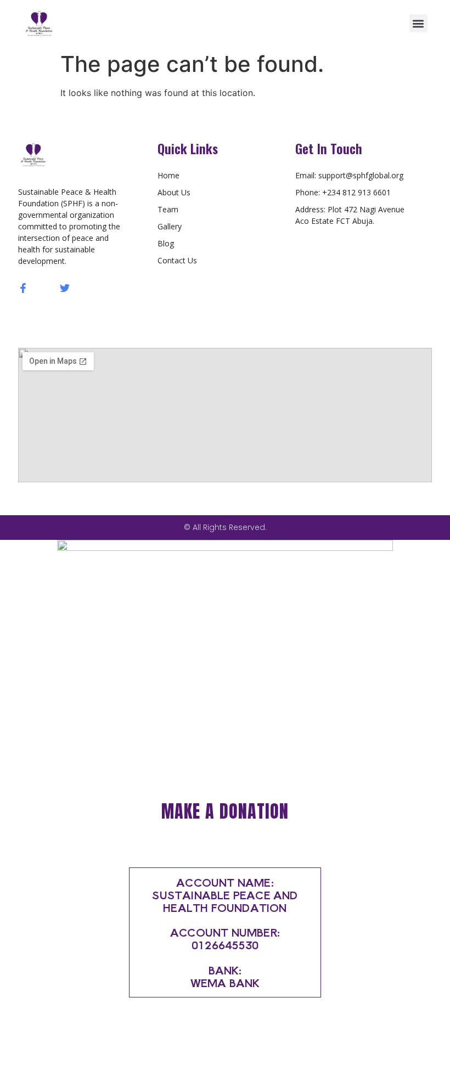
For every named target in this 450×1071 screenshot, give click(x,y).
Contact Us (177, 260)
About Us (174, 192)
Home (168, 175)
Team (168, 209)
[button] (418, 23)
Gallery (170, 226)
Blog (166, 243)
